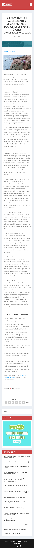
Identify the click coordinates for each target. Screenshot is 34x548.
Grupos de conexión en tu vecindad (14, 497)
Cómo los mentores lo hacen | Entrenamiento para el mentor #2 (13, 508)
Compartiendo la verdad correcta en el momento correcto (15, 519)
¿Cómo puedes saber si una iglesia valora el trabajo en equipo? (16, 456)
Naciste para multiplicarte (11, 533)
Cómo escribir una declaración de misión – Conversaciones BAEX (16, 472)
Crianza (5, 52)
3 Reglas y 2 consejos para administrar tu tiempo (16, 467)
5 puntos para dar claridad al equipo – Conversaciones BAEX (15, 486)
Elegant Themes (16, 541)
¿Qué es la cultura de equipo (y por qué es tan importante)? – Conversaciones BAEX (16, 492)
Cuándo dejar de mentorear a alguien (15, 529)
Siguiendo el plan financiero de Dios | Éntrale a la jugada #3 (14, 502)
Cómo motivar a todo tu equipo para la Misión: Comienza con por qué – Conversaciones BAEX (15, 479)
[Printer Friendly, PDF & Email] (11, 388)
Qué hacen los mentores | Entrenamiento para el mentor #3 (16, 513)
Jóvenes (12, 52)
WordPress (17, 543)
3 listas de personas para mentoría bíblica (16, 525)
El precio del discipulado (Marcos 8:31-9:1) (16, 462)
